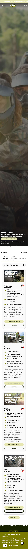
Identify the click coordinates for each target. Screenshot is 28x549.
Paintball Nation (5, 242)
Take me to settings (14, 546)
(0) (26, 5)
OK (5, 546)
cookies (16, 542)
